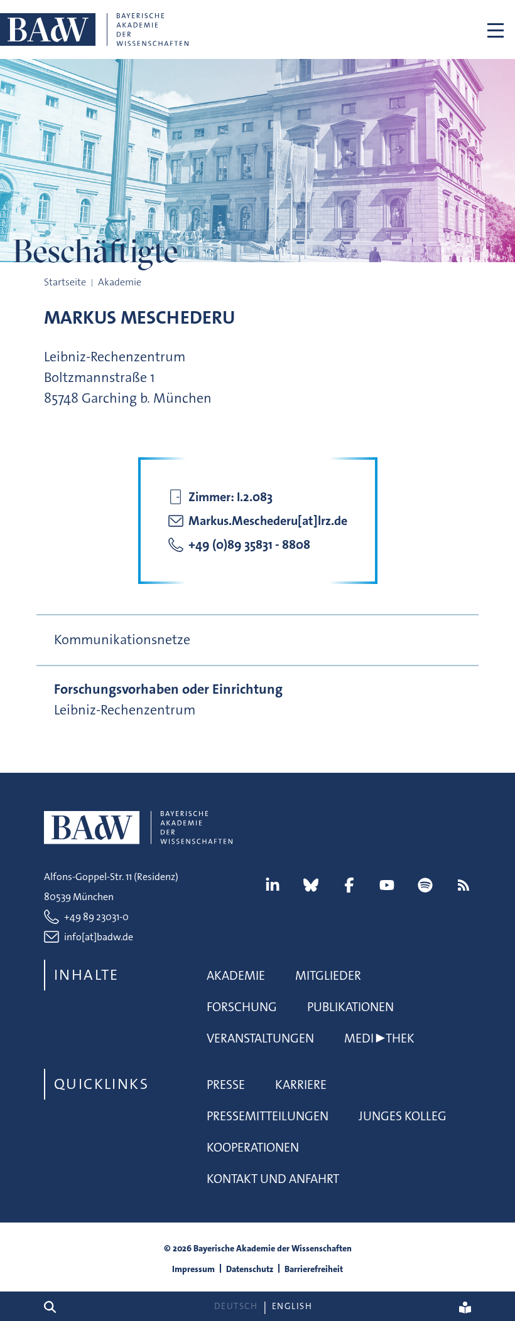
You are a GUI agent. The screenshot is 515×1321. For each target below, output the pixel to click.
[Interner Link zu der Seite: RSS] (463, 885)
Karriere (301, 1084)
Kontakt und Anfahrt (273, 1178)
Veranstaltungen (260, 1038)
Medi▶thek (379, 1038)
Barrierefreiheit (314, 1269)
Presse (226, 1084)
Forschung (242, 1007)
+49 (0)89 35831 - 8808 (249, 544)
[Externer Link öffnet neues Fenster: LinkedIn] (272, 885)
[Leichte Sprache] (465, 1306)
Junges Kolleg (403, 1116)
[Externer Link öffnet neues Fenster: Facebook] (349, 885)
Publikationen (350, 1007)
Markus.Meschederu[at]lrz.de (267, 520)
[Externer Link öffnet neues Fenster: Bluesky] (310, 885)
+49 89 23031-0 (96, 916)
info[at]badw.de (98, 936)
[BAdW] (94, 29)
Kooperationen (253, 1147)
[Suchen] (55, 1306)
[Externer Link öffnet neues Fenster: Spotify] (425, 885)
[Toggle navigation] (495, 29)
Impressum (193, 1269)
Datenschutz (249, 1269)
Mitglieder (328, 975)
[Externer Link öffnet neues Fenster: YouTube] (386, 885)
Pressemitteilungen (267, 1116)
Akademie (236, 975)
